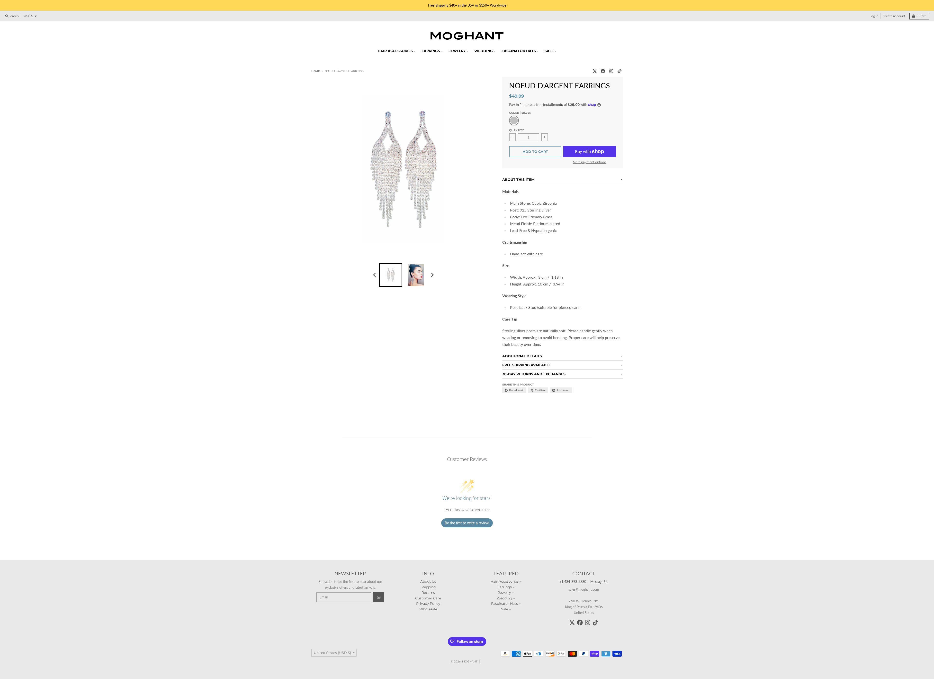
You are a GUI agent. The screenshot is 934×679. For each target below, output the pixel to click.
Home (315, 71)
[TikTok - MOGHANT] (619, 71)
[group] (390, 275)
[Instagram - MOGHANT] (611, 71)
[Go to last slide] (374, 275)
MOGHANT (469, 661)
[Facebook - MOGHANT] (603, 71)
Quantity (516, 130)
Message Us (599, 581)
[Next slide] (432, 275)
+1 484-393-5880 (572, 581)
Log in (874, 16)
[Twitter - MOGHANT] (595, 71)
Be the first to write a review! (467, 523)
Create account (894, 16)
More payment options (589, 162)
